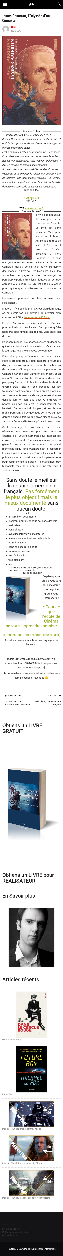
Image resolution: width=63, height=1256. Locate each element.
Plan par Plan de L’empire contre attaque (21, 1129)
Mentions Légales (11, 1228)
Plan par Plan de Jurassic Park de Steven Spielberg (26, 1198)
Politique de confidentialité (16, 1232)
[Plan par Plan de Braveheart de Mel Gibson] (31, 1148)
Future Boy (7, 1094)
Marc (13, 27)
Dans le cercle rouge (11, 1039)
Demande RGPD (10, 1235)
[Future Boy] (31, 1069)
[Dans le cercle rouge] (31, 1014)
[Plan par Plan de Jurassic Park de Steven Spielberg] (31, 1182)
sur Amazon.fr (34, 208)
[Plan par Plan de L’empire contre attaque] (31, 1114)
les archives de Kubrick (37, 317)
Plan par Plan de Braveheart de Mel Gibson (22, 1163)
